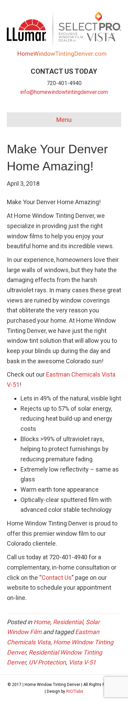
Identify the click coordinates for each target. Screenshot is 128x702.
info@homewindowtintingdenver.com (64, 92)
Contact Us (57, 577)
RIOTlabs (74, 691)
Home (41, 622)
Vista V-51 (82, 662)
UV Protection (47, 662)
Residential (68, 622)
